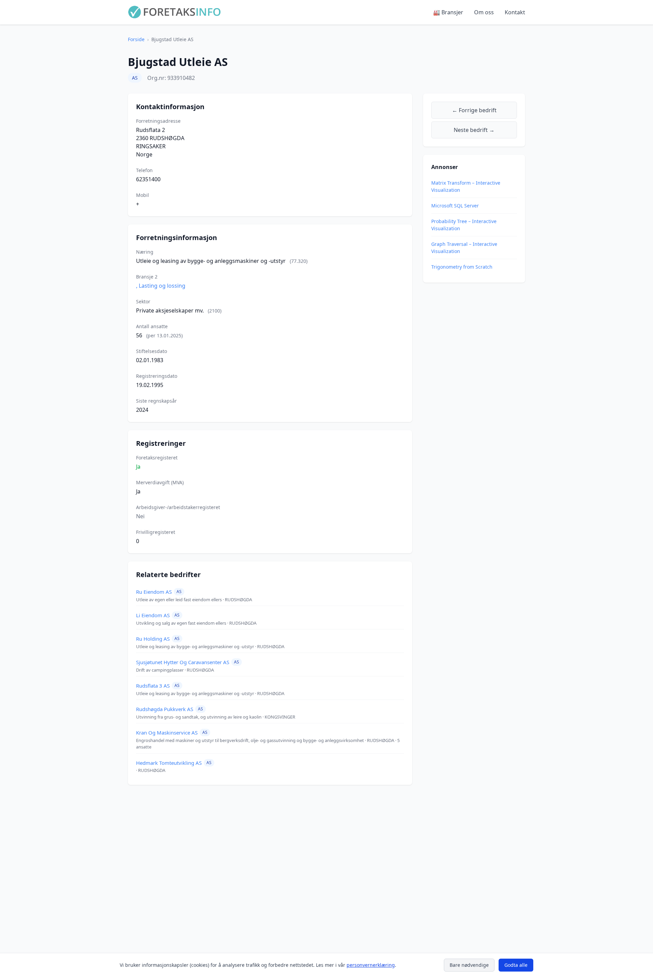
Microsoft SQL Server (455, 205)
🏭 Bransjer (448, 12)
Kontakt (515, 12)
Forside (136, 39)
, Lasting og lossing (160, 285)
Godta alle (516, 965)
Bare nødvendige (469, 965)
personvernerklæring (371, 965)
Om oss (484, 12)
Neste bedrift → (474, 130)
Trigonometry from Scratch (461, 267)
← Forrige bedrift (474, 110)
